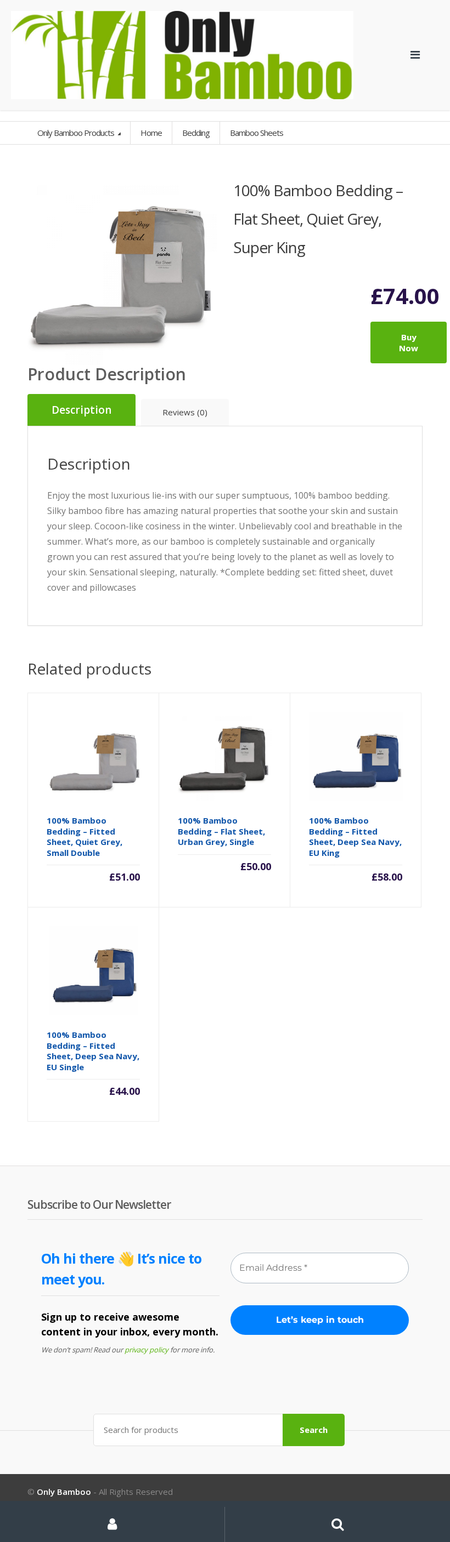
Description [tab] (81, 410)
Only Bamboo (64, 1491)
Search (314, 1429)
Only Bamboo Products (76, 132)
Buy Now (408, 342)
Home (151, 132)
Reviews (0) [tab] (184, 412)
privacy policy (146, 1350)
